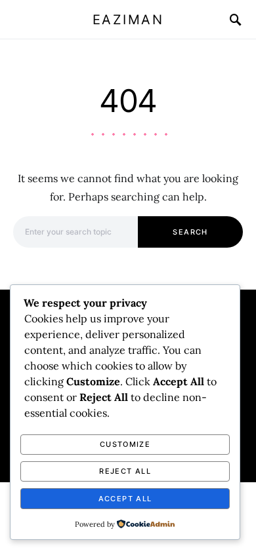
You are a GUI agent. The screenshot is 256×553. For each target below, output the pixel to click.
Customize (125, 444)
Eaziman (128, 20)
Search (190, 232)
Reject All (125, 471)
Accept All (125, 498)
